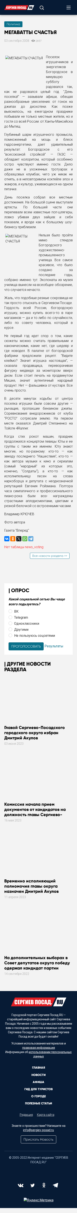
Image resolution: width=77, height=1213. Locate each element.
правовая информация (38, 1047)
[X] (18, 538)
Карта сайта (45, 1114)
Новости (38, 1075)
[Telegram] (30, 538)
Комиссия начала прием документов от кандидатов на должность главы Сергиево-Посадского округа (35, 812)
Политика (13, 24)
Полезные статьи (38, 1103)
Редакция (26, 1114)
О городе (38, 1096)
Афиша (38, 1082)
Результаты (53, 646)
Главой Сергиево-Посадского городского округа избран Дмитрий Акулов (34, 732)
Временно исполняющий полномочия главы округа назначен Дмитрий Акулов (31, 886)
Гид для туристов (38, 1089)
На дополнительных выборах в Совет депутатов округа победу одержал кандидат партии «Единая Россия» (37, 965)
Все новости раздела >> (49, 555)
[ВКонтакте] (6, 538)
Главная (38, 1067)
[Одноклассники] (12, 538)
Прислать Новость (38, 1139)
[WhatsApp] (24, 538)
